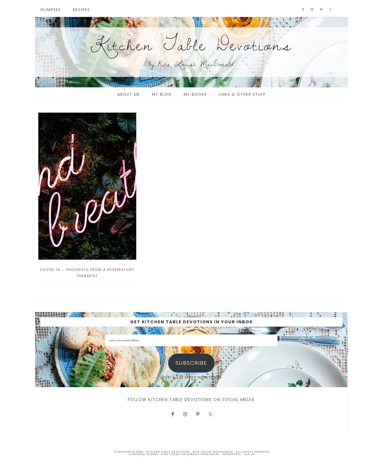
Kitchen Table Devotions (191, 44)
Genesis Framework (203, 454)
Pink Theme (170, 454)
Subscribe (191, 363)
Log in (249, 454)
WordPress (232, 454)
